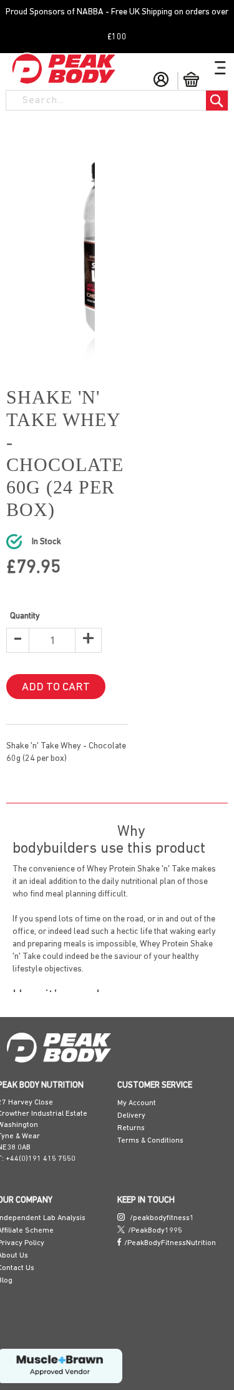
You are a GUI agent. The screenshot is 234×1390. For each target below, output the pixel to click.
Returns (131, 1099)
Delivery (131, 1087)
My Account (136, 1074)
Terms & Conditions (150, 1112)
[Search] (217, 101)
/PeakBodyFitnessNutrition (170, 1214)
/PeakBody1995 (155, 1202)
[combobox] (101, 100)
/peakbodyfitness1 (161, 1189)
